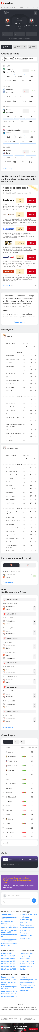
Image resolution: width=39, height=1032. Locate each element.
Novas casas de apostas (7, 922)
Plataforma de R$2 (8, 958)
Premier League (26, 966)
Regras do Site (25, 990)
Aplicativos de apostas (28, 914)
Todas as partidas (26, 953)
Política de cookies (27, 982)
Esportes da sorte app (28, 925)
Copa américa (25, 958)
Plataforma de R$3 (8, 961)
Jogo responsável (26, 988)
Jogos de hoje (25, 956)
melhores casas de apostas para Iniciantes (9, 927)
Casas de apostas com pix (9, 935)
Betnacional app (26, 920)
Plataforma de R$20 (8, 969)
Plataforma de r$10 (8, 966)
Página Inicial (5, 8)
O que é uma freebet (8, 994)
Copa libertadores (27, 961)
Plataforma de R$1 (8, 956)
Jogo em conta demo (9, 991)
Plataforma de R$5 (8, 964)
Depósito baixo (6, 953)
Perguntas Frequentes (9, 996)
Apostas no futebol (17, 8)
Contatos (23, 977)
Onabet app (24, 917)
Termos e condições (27, 985)
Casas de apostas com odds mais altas (9, 940)
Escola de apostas (8, 977)
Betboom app (25, 922)
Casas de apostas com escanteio (9, 918)
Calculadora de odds (8, 980)
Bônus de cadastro (27, 928)
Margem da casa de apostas (8, 983)
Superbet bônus (26, 936)
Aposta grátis (25, 930)
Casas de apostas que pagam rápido (9, 931)
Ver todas (8, 285)
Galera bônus (25, 938)
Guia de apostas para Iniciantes (9, 987)
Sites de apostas (7, 914)
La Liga (27, 8)
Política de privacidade (28, 980)
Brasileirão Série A (27, 964)
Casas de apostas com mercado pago (9, 944)
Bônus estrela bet (26, 933)
